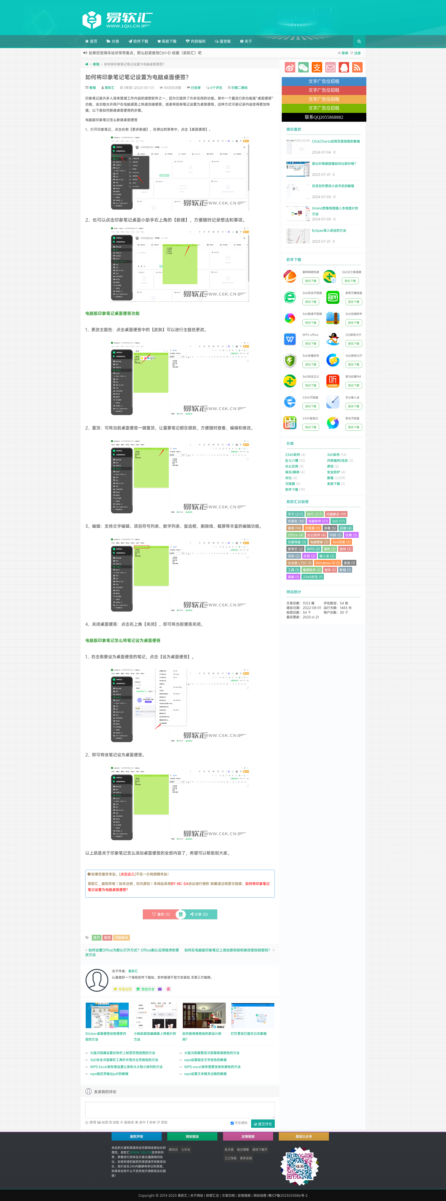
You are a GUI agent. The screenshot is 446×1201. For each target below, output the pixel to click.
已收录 (196, 87)
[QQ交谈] (168, 989)
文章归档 (228, 1195)
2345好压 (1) (312, 576)
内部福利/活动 (337, 460)
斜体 (152, 1122)
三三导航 (231, 1158)
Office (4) (295, 535)
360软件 (333, 454)
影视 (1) (345, 570)
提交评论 (264, 1123)
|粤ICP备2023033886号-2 (287, 1195)
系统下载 (169, 41)
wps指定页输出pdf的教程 (109, 1073)
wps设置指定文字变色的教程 (205, 1059)
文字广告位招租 (323, 81)
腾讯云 (173, 1149)
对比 (288, 478)
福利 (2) (330, 549)
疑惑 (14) (294, 528)
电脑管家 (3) (319, 542)
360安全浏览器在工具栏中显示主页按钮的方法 (124, 1059)
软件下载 (140, 41)
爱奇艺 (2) (295, 549)
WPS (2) (313, 549)
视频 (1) (293, 576)
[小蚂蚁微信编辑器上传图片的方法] (155, 1015)
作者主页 (125, 989)
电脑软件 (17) (318, 521)
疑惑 (107, 937)
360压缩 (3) (341, 542)
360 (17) (338, 521)
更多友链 (246, 1158)
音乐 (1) (330, 570)
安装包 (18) (296, 521)
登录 (345, 53)
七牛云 (185, 1149)
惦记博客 (243, 1149)
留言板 (225, 41)
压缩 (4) (346, 528)
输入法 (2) (326, 556)
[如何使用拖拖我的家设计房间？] (204, 1015)
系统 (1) (349, 563)
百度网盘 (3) (297, 542)
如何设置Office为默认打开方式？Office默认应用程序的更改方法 (132, 952)
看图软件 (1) (312, 570)
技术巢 (229, 1149)
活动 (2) (294, 556)
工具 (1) (293, 570)
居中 (142, 1122)
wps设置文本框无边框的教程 (205, 1073)
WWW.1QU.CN (141, 1152)
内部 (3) (335, 535)
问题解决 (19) (336, 514)
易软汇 (110, 87)
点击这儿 (127, 874)
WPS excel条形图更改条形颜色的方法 (212, 1066)
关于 (247, 41)
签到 (163, 1122)
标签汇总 (212, 1195)
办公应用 (291, 466)
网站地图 (259, 1195)
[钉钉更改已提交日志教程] (252, 1015)
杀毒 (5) (330, 528)
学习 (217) (295, 514)
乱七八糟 (291, 460)
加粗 (115, 1122)
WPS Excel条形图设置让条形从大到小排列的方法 (126, 1066)
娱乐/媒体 (292, 472)
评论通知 (241, 1122)
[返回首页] (86, 64)
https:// (165, 52)
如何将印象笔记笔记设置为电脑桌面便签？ (138, 77)
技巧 (96, 937)
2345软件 (292, 454)
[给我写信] (160, 989)
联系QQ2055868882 (324, 117)
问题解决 (121, 937)
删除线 (128, 1122)
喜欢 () (163, 914)
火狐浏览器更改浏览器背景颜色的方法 (211, 1052)
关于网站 (196, 1195)
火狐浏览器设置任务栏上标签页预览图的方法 (122, 1052)
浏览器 (290, 483)
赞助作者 (147, 989)
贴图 (104, 1122)
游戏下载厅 (259, 1149)
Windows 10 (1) (327, 563)
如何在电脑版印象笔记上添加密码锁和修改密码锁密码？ (228, 950)
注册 (357, 53)
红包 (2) (309, 556)
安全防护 (333, 472)
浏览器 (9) (312, 528)
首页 (93, 41)
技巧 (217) (314, 514)
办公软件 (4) (316, 535)
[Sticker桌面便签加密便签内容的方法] (107, 1015)
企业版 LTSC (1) (300, 563)
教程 (96, 64)
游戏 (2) (345, 549)
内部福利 (198, 41)
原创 (330, 466)
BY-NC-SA (179, 883)
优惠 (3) (351, 535)
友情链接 (244, 1195)
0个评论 (216, 87)
